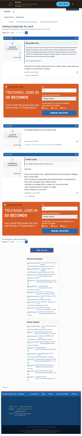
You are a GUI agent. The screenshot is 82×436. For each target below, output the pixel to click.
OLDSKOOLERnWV (33, 329)
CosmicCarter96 (45, 343)
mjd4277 (38, 349)
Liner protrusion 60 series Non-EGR (45, 359)
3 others (53, 144)
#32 (76, 126)
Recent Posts (20, 17)
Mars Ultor (39, 282)
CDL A (45, 108)
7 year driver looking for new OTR (46, 280)
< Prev (12, 32)
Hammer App (20, 411)
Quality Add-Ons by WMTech (41, 431)
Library (11, 409)
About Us (13, 407)
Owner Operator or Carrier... (48, 342)
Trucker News (25, 407)
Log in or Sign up (72, 9)
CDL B (55, 108)
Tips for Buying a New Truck (43, 332)
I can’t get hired (43, 286)
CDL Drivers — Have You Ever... (45, 292)
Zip (43, 87)
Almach (37, 361)
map (53, 184)
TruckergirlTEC (31, 339)
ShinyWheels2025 (32, 272)
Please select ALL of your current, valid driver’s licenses (55, 104)
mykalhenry (28, 75)
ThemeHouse (53, 432)
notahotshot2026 (32, 266)
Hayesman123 (43, 288)
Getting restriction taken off (46, 274)
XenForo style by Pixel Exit (41, 429)
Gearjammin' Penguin (38, 144)
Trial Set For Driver (40, 377)
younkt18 (39, 29)
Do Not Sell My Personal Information (20, 414)
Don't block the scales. (43, 307)
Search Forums (9, 17)
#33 (76, 154)
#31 (76, 38)
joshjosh (38, 367)
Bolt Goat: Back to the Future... (44, 371)
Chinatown (39, 309)
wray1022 (39, 293)
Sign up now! (42, 250)
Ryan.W (36, 333)
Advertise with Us (25, 409)
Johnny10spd (42, 276)
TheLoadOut (31, 357)
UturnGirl (38, 372)
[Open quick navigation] (77, 22)
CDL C (64, 108)
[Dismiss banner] (72, 4)
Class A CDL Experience (51, 95)
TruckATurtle (31, 305)
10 (20, 53)
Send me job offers (59, 113)
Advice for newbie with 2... (47, 312)
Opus (46, 144)
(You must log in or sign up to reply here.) (14, 239)
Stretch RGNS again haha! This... (45, 365)
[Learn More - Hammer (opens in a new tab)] (41, 4)
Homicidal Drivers (40, 347)
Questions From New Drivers (20, 29)
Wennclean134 (43, 313)
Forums (7, 12)
